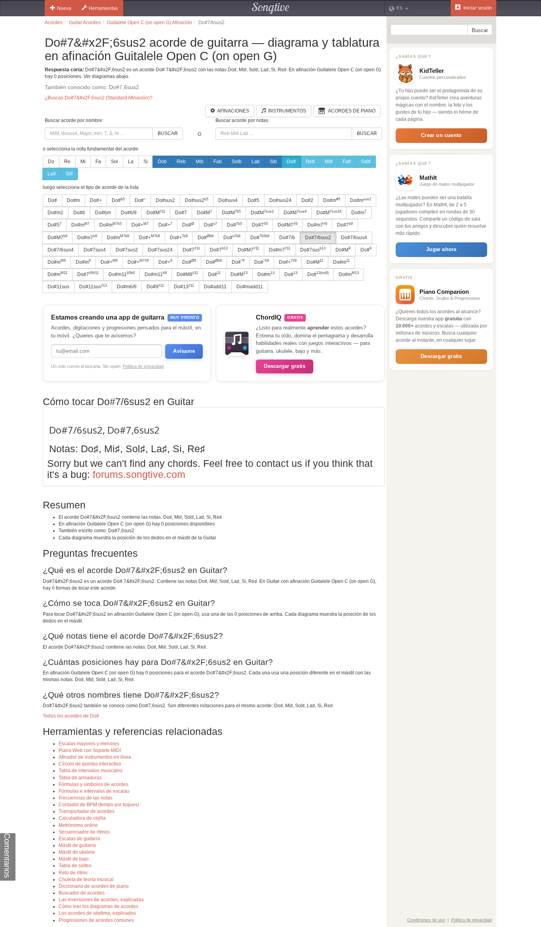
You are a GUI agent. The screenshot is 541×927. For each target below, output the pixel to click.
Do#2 (307, 200)
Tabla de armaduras (80, 777)
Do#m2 (55, 212)
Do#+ (96, 200)
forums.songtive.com (139, 474)
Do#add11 (215, 286)
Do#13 (184, 287)
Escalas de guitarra (79, 838)
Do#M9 (187, 274)
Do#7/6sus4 (354, 237)
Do (51, 161)
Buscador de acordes (82, 893)
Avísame (184, 351)
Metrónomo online (78, 825)
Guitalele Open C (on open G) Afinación (149, 22)
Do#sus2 (165, 200)
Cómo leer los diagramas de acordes (98, 906)
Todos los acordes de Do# (71, 716)
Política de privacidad (143, 366)
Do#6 (79, 212)
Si (145, 161)
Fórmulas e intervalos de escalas (94, 791)
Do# (291, 161)
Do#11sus (58, 286)
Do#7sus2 (127, 250)
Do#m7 (317, 225)
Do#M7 (287, 225)
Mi (83, 161)
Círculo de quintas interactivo (90, 764)
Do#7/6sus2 (318, 237)
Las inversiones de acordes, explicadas (101, 899)
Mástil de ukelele (77, 852)
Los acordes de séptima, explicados (97, 913)
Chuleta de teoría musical (86, 879)
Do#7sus (313, 249)
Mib (200, 161)
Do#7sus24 (160, 250)
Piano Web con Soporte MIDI (90, 750)
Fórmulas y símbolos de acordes (93, 784)
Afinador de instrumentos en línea (95, 757)
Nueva (64, 8)
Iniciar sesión (477, 8)
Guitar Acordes (85, 22)
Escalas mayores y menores (89, 743)
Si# (69, 174)
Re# (310, 161)
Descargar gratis (284, 366)
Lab (255, 161)
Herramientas (103, 8)
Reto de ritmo (73, 873)
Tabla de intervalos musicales (90, 770)
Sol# (366, 161)
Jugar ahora (441, 249)
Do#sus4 (228, 200)
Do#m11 (122, 274)
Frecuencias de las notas (85, 798)
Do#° (140, 200)
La (130, 161)
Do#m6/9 (127, 286)
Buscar (168, 133)
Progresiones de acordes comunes (96, 920)
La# (52, 174)
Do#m (73, 200)
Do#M (156, 212)
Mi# (329, 161)
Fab (217, 161)
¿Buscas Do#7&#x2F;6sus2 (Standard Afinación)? (98, 98)
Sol (114, 161)
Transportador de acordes (86, 811)
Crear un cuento (441, 135)
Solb (237, 161)
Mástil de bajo (74, 859)
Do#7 (181, 212)
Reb (181, 161)
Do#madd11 (249, 286)
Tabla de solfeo (75, 865)
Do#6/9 (129, 212)
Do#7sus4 (95, 250)
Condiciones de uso (426, 919)
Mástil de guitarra (77, 845)
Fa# (347, 161)
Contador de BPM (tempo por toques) (99, 804)
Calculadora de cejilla (82, 818)
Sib (273, 161)
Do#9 (155, 287)
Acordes (54, 22)
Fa (98, 161)
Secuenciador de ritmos (84, 832)
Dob (162, 161)
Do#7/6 (287, 237)
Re (67, 161)
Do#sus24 (280, 200)
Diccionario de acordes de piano (94, 886)
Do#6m (103, 212)
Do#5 (253, 200)
